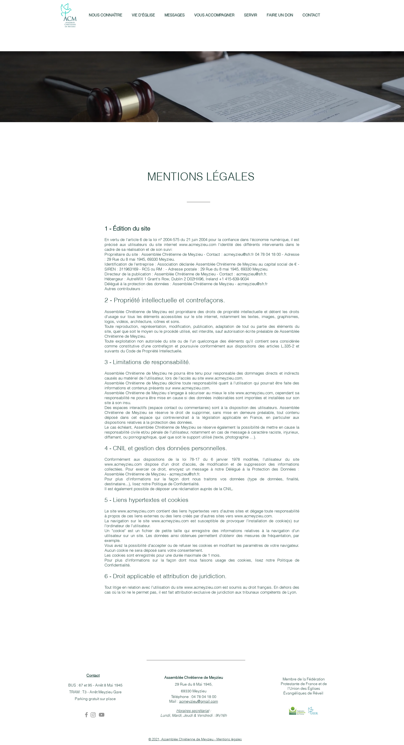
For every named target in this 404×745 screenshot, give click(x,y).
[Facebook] (86, 714)
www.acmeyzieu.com (197, 244)
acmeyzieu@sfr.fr (239, 254)
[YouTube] (101, 714)
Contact (93, 675)
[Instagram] (93, 714)
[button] (105, 15)
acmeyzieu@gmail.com (198, 701)
